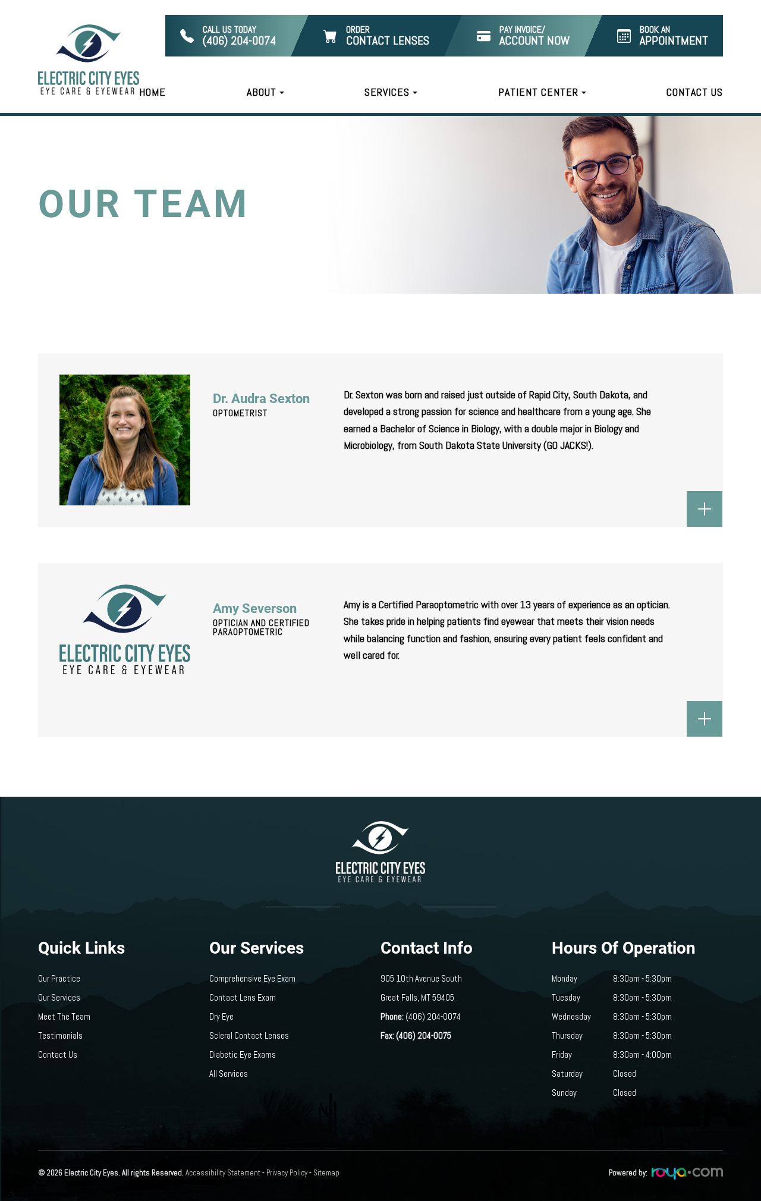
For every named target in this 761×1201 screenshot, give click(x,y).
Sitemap (326, 1173)
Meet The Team (64, 1016)
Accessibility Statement (222, 1173)
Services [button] (387, 92)
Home (152, 92)
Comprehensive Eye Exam (252, 978)
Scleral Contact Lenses (249, 1035)
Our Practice (59, 978)
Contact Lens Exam (242, 997)
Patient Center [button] (538, 92)
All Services (228, 1073)
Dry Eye (221, 1016)
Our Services (59, 997)
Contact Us (694, 92)
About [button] (261, 92)
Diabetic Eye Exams (242, 1054)
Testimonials (60, 1035)
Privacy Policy (286, 1173)
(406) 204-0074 (433, 1016)
